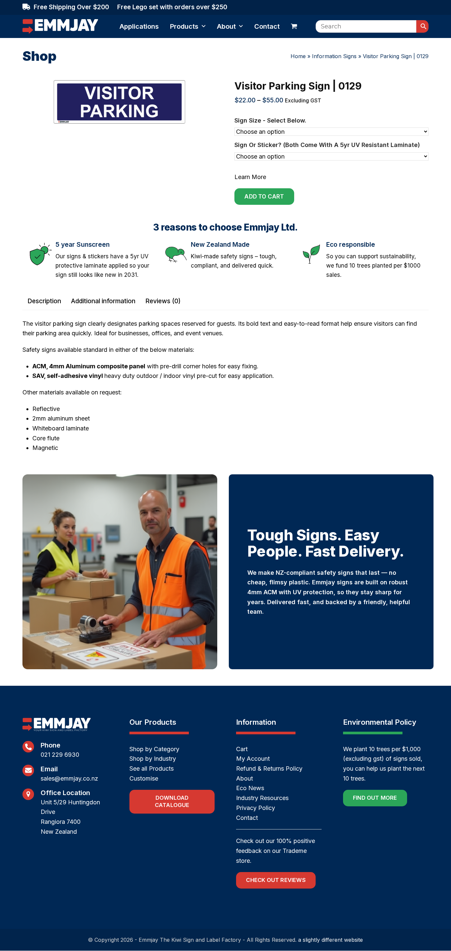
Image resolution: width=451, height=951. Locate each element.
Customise (143, 778)
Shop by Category (154, 749)
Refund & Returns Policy (269, 768)
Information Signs (334, 56)
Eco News (250, 788)
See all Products (151, 768)
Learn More (250, 176)
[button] (294, 26)
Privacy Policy (255, 807)
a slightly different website (330, 939)
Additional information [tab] (103, 301)
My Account (253, 758)
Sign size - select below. (270, 120)
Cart (242, 749)
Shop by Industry (152, 758)
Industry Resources (262, 797)
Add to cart (264, 196)
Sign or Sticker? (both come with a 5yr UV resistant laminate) (327, 144)
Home (298, 56)
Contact (247, 817)
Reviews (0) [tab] (163, 301)
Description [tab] (44, 301)
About (244, 778)
